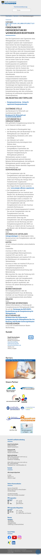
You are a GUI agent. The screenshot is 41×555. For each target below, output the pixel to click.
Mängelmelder (12, 523)
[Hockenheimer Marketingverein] (27, 408)
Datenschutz (18, 551)
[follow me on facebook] (9, 538)
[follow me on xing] (9, 544)
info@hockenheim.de (14, 345)
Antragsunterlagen (12, 236)
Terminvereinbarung (20, 7)
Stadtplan (10, 520)
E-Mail (9, 475)
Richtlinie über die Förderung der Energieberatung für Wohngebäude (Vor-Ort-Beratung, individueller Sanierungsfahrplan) (20, 319)
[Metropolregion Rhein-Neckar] (11, 388)
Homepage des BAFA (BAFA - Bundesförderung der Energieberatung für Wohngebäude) (19, 311)
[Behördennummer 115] (13, 398)
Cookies (24, 551)
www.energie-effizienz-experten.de (22, 188)
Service (15, 16)
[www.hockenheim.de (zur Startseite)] (20, 2)
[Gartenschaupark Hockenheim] (24, 398)
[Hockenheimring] (27, 388)
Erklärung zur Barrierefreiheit (16, 524)
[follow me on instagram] (19, 538)
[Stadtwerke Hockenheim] (13, 418)
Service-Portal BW (13, 488)
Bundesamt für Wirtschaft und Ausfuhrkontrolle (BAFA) (16, 116)
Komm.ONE (10, 552)
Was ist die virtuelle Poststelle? (16, 495)
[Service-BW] (13, 428)
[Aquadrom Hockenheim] (27, 418)
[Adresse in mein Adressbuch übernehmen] (30, 339)
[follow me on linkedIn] (14, 544)
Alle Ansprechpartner (14, 472)
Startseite (9, 16)
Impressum (11, 551)
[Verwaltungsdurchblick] (26, 428)
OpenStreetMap (13, 342)
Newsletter (11, 521)
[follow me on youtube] (14, 538)
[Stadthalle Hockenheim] (13, 408)
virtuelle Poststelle (13, 493)
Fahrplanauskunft (13, 343)
